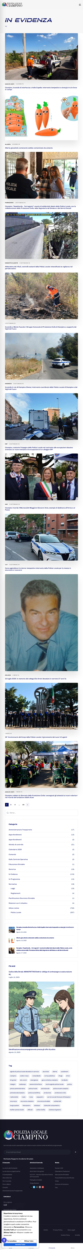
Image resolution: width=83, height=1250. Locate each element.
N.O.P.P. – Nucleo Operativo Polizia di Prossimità (41, 1176)
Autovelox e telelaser (37, 1168)
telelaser (37, 1105)
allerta (8, 144)
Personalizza (11, 1241)
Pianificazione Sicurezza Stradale (22, 898)
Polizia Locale (16, 912)
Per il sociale (7, 1181)
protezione (47, 1093)
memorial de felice (36, 1084)
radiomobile (14, 1097)
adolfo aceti (9, 84)
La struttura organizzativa (11, 1171)
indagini (12, 1084)
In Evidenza (13, 874)
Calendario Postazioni (62, 1171)
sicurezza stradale (43, 1101)
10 (23, 805)
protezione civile (60, 1093)
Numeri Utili (59, 1168)
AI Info (46, 1230)
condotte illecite (11, 263)
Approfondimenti (15, 835)
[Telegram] (34, 1187)
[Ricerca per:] (41, 813)
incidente (64, 1080)
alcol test (46, 1071)
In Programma (14, 879)
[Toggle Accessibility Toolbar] (4, 1240)
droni (68, 1076)
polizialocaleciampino (17, 1093)
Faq (56, 1187)
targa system (14, 1105)
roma (31, 1097)
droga (60, 1076)
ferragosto (9, 202)
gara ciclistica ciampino (50, 1080)
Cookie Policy (65, 1235)
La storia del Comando (10, 1168)
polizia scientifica (34, 1093)
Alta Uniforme (7, 1178)
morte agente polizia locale (55, 1084)
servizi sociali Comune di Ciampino (58, 1097)
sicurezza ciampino (27, 1101)
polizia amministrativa (17, 1088)
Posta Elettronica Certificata (64, 1178)
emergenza (34, 1080)
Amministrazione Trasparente (20, 830)
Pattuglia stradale (36, 1180)
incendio (8, 383)
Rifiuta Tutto (28, 1241)
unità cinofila (40, 1110)
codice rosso (24, 1076)
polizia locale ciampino (60, 1088)
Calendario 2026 (15, 849)
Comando (12, 854)
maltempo (22, 1084)
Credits (77, 1235)
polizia (69, 1084)
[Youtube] (43, 1187)
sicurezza (13, 1101)
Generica (12, 869)
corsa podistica (49, 1076)
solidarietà (57, 1101)
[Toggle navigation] (68, 4)
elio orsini (23, 1080)
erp (6, 444)
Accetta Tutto (20, 1244)
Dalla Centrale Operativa (18, 859)
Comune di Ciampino (62, 1184)
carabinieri (64, 1071)
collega (8, 675)
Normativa (13, 884)
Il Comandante (7, 1174)
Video (57, 1181)
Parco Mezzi (7, 1184)
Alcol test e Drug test (37, 1171)
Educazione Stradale (17, 864)
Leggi (13, 888)
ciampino (13, 1076)
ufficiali (30, 1110)
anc (6, 504)
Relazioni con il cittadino (18, 903)
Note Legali (71, 1230)
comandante (36, 1076)
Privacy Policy (57, 1230)
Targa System (34, 1183)
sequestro (40, 1097)
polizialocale (45, 1088)
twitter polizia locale (17, 1110)
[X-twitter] (31, 1187)
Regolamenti (15, 893)
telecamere (26, 1105)
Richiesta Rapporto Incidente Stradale (18, 1159)
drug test (13, 1080)
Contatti (5, 1187)
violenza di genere (55, 1110)
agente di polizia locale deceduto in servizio (24, 1071)
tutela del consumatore (52, 1105)
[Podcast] (40, 1187)
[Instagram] (37, 1187)
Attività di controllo (16, 845)
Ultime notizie (14, 908)
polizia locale (33, 1088)
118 (6, 564)
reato (24, 1097)
